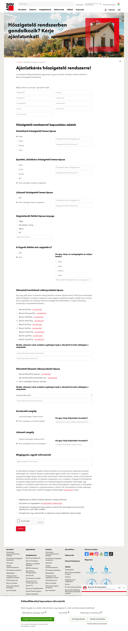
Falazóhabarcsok (12, 580)
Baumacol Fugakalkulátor (34, 588)
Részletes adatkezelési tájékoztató (97, 623)
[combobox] (46, 4)
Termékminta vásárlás (33, 578)
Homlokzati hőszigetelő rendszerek (14, 559)
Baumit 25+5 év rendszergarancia (32, 582)
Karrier (67, 584)
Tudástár (48, 549)
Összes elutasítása (97, 619)
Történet (68, 577)
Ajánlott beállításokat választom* (37, 619)
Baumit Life (29, 575)
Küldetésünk (69, 569)
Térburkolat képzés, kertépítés (12, 587)
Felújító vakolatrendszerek (12, 566)
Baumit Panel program (33, 591)
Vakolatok (9, 563)
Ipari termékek (11, 590)
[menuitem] (80, 4)
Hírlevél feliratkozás (72, 561)
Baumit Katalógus (32, 561)
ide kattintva (68, 490)
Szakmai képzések (32, 594)
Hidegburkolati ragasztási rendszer (12, 577)
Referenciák (69, 555)
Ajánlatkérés (30, 549)
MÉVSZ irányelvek (32, 568)
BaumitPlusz (69, 549)
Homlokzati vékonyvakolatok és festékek (13, 554)
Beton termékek (11, 583)
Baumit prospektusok (33, 558)
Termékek (10, 549)
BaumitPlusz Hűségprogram (31, 572)
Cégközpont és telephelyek (70, 581)
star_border (120, 61)
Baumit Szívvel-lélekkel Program (72, 573)
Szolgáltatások (31, 555)
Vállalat (67, 567)
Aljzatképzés (10, 573)
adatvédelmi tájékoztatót (52, 503)
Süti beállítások (78, 619)
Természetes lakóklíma (14, 570)
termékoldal (37, 309)
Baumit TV (29, 585)
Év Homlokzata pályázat (73, 587)
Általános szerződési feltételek (33, 564)
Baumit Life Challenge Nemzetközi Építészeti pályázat (72, 592)
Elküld (21, 528)
